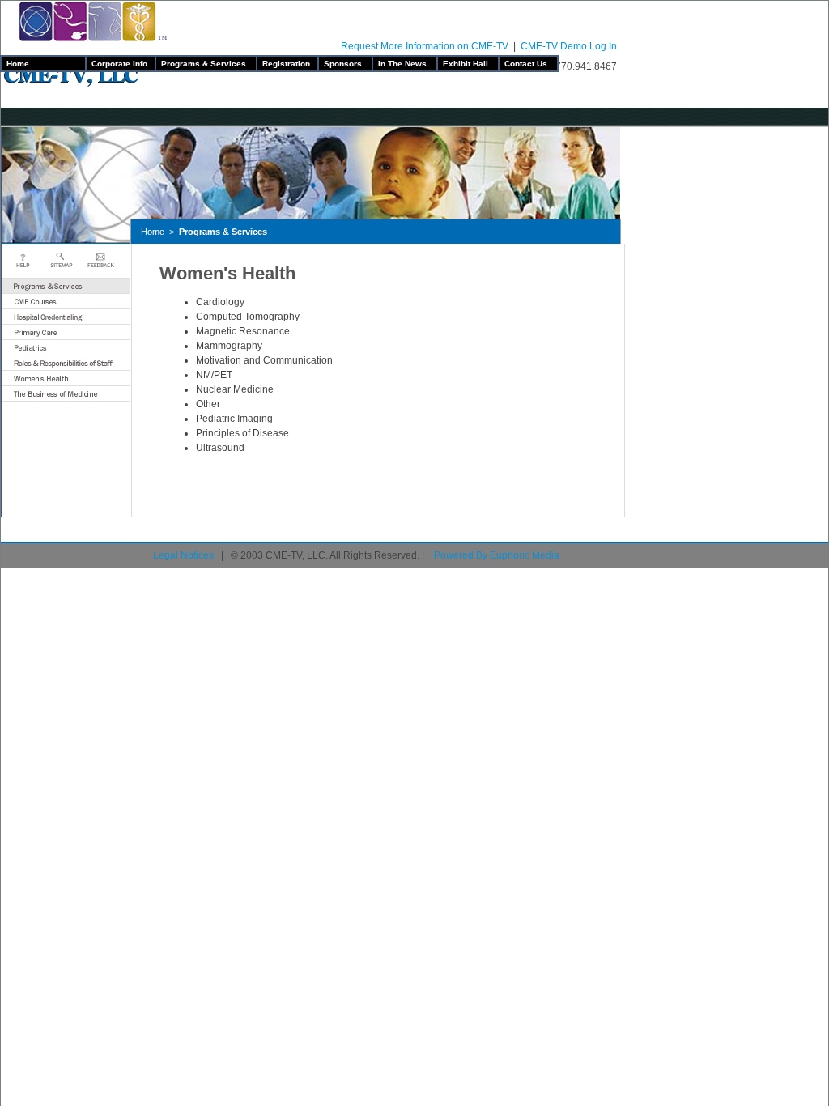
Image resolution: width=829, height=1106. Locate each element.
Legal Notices (183, 555)
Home (43, 63)
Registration (287, 63)
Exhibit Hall (467, 63)
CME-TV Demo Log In (569, 46)
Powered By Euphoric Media (496, 555)
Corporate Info (120, 63)
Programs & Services (206, 63)
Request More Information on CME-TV (424, 46)
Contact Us (528, 63)
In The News (405, 63)
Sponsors (345, 63)
